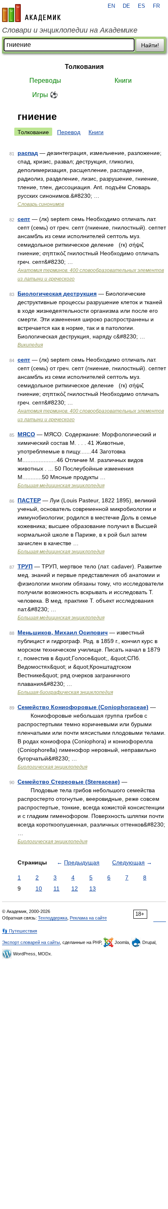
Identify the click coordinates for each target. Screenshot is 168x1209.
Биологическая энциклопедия (52, 767)
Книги (123, 80)
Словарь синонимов (41, 204)
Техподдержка (52, 917)
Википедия (30, 345)
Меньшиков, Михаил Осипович (63, 632)
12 (74, 888)
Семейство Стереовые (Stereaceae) (69, 781)
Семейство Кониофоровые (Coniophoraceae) (83, 707)
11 (56, 888)
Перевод (68, 132)
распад (28, 153)
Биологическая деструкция (57, 293)
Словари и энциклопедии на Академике (69, 30)
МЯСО (26, 434)
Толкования (84, 66)
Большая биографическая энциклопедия (65, 692)
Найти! (150, 45)
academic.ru (31, 13)
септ (24, 219)
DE (126, 6)
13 (92, 888)
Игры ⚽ (45, 94)
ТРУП (25, 566)
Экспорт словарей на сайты (31, 942)
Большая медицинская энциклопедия (61, 485)
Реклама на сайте (88, 917)
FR (156, 6)
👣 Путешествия (19, 930)
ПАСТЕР (29, 500)
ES (141, 6)
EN (111, 6)
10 (38, 888)
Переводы (45, 80)
